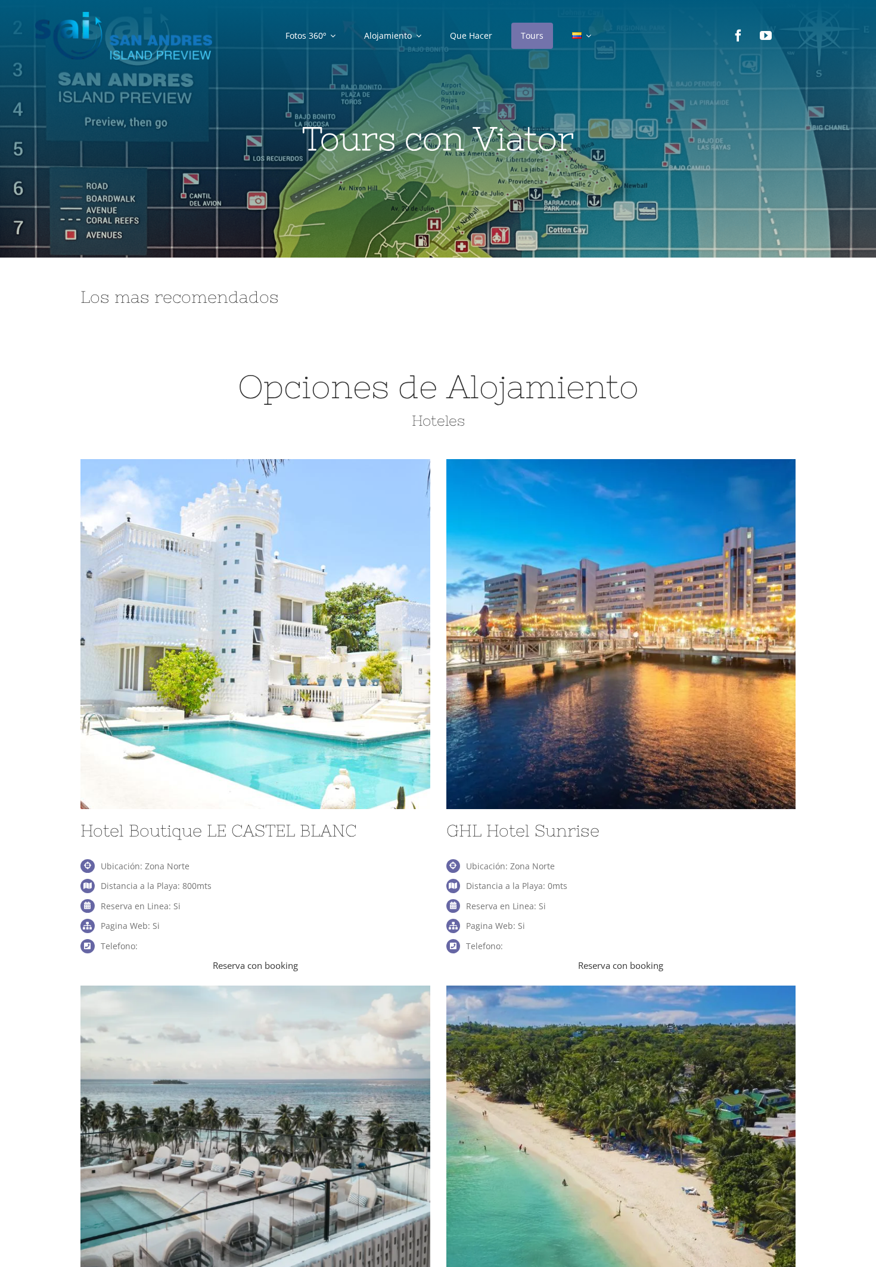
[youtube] (765, 36)
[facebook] (738, 36)
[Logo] (124, 16)
